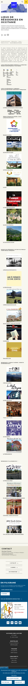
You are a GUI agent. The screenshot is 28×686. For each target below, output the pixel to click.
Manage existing (14, 593)
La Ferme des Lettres (8, 169)
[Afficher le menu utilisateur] (26, 2)
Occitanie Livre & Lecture (5, 41)
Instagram (20, 622)
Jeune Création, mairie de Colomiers (11, 323)
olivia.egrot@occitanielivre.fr (7, 553)
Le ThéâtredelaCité (7, 454)
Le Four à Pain (17, 73)
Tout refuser (5, 682)
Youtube (16, 622)
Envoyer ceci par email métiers (5, 35)
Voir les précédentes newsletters (10, 598)
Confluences (6, 341)
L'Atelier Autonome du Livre (9, 304)
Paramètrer (18, 682)
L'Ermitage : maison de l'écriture (10, 515)
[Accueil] (14, 5)
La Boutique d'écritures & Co (9, 269)
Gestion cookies (4, 667)
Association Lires (7, 358)
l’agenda (13, 567)
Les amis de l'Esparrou (8, 225)
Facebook (8, 622)
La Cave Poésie (6, 436)
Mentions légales (14, 658)
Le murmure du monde (8, 242)
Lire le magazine (19, 612)
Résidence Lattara (7, 135)
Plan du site (14, 660)
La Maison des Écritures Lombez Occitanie (13, 107)
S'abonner (4, 593)
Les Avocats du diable (8, 152)
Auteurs (19, 41)
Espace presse (14, 662)
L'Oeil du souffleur (7, 383)
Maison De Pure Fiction (12, 73)
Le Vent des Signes (7, 400)
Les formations (13, 571)
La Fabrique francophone (9, 207)
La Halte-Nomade (7, 287)
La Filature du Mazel (7, 480)
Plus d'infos (14, 675)
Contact (14, 635)
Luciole (4, 187)
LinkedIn (12, 622)
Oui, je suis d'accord (13, 678)
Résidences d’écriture (4, 42)
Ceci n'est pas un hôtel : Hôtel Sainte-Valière (13, 534)
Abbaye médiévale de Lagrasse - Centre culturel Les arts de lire (12, 117)
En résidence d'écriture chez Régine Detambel (14, 498)
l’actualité (13, 563)
